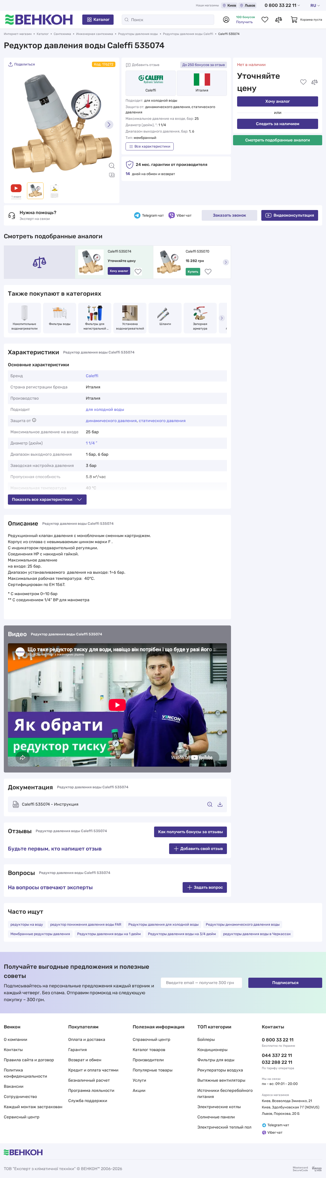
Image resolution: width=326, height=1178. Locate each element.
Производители (148, 1059)
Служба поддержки (87, 1100)
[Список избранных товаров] (265, 19)
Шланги (165, 324)
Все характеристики (152, 146)
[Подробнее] (34, 420)
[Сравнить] (314, 82)
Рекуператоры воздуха (220, 1070)
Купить (193, 271)
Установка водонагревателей (130, 326)
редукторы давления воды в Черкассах (257, 934)
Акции (139, 1090)
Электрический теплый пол (224, 1127)
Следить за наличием (277, 123)
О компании (15, 1039)
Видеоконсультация (294, 215)
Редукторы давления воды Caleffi (188, 34)
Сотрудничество (20, 1096)
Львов (250, 5)
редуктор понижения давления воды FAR (85, 924)
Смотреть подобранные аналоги (277, 140)
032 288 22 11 (277, 1062)
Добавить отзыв (145, 65)
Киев (231, 5)
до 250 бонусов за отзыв (203, 65)
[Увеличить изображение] (111, 165)
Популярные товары (152, 1070)
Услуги (139, 1080)
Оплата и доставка (86, 1039)
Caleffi (150, 90)
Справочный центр (151, 1039)
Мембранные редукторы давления (40, 934)
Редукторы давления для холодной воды (163, 924)
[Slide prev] (14, 124)
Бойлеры (206, 1039)
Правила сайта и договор (29, 1059)
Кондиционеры (212, 1049)
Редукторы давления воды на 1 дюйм (109, 934)
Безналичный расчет (89, 1080)
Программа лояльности (91, 1090)
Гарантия (77, 1049)
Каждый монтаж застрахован (33, 1106)
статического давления (162, 420)
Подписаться (285, 982)
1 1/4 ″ (91, 443)
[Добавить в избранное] (303, 82)
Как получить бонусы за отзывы (190, 831)
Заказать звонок (229, 215)
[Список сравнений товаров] (278, 19)
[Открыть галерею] (111, 174)
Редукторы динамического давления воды (243, 924)
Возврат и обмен (84, 1059)
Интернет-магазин (18, 34)
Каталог (101, 19)
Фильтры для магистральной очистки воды (95, 326)
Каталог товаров (149, 1049)
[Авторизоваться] (226, 19)
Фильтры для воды (215, 1059)
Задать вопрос (208, 887)
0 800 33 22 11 (280, 5)
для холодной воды (105, 409)
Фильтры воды (60, 324)
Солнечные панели (216, 1117)
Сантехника (62, 34)
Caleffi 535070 (197, 251)
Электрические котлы (219, 1106)
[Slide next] (109, 124)
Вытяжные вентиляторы (221, 1080)
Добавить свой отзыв (201, 848)
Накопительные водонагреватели (24, 326)
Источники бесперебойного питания (225, 1093)
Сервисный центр (21, 1117)
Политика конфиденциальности (25, 1073)
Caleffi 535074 (119, 251)
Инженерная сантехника (94, 34)
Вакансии (13, 1086)
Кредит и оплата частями (93, 1070)
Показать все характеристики (42, 499)
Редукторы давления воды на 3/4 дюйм (182, 934)
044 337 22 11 (277, 1055)
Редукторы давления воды (138, 34)
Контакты (13, 1049)
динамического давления (111, 420)
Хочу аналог (277, 101)
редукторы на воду (26, 924)
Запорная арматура (200, 326)
